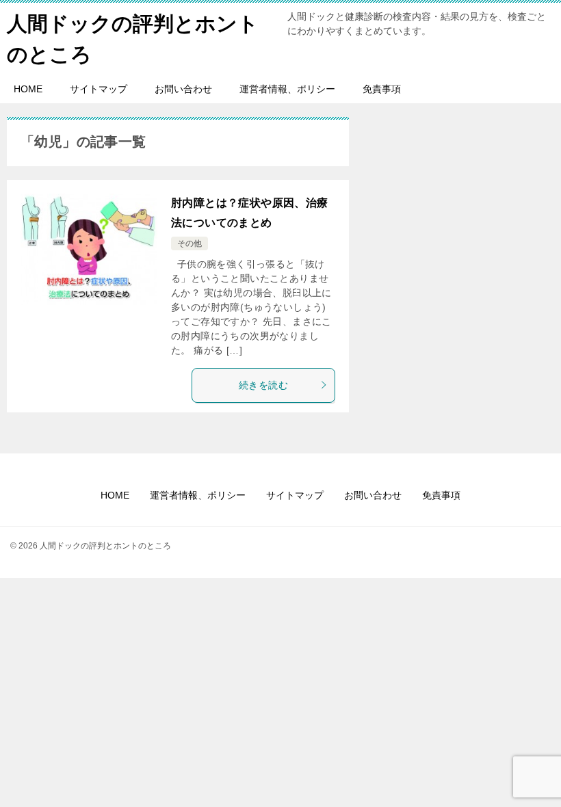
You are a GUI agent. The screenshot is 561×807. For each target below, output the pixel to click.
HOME (28, 88)
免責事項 (382, 88)
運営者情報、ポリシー (287, 88)
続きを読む (263, 385)
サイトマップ (98, 88)
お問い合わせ (183, 88)
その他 (189, 243)
